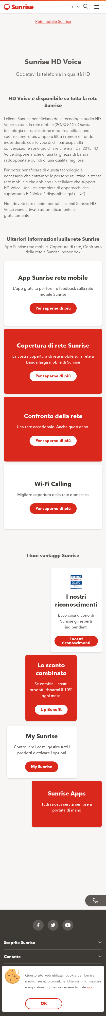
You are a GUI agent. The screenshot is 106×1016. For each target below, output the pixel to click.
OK (44, 1003)
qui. (90, 986)
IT (72, 6)
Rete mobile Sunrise (53, 21)
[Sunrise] (19, 7)
